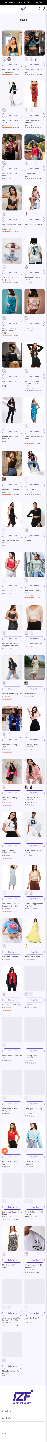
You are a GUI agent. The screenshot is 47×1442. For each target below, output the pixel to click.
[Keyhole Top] (34, 514)
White (4, 267)
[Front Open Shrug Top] (34, 617)
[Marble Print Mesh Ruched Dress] (12, 301)
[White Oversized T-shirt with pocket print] (34, 1238)
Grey (26, 267)
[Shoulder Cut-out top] (12, 463)
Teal (4, 318)
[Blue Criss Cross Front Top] (34, 1291)
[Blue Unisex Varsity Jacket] (12, 718)
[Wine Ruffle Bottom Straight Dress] (12, 1082)
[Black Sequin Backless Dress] (12, 514)
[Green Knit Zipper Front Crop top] (34, 1185)
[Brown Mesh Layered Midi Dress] (12, 1185)
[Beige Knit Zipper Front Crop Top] (34, 877)
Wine (4, 1098)
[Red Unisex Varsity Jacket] (12, 978)
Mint (26, 580)
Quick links (6, 1411)
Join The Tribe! (8, 1418)
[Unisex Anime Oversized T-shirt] (34, 824)
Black (4, 59)
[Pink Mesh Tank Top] (34, 147)
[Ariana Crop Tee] (34, 463)
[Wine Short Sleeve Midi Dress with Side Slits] (12, 1291)
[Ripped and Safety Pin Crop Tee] (12, 1344)
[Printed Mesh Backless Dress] (34, 410)
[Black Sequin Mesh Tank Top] (12, 197)
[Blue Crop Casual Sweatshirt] (34, 1029)
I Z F (9, 1433)
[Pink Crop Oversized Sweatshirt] (34, 718)
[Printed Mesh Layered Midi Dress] (34, 94)
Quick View (12, 64)
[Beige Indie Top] (34, 978)
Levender (36, 59)
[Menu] (3, 8)
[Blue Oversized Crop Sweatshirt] (34, 1135)
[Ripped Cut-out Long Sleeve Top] (12, 410)
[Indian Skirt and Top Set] (34, 930)
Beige (26, 893)
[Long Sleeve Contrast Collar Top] (34, 564)
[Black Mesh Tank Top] (12, 43)
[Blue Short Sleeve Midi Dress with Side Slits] (12, 877)
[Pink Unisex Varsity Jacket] (12, 771)
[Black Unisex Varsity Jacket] (12, 94)
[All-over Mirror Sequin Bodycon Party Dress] (12, 617)
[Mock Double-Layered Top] (12, 1135)
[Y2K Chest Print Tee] (12, 930)
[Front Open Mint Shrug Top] (34, 1082)
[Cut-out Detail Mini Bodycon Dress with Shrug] (34, 355)
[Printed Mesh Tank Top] (34, 43)
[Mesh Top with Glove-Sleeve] (12, 147)
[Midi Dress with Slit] (34, 667)
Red (26, 110)
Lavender (9, 59)
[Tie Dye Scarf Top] (34, 301)
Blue (31, 110)
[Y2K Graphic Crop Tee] (12, 251)
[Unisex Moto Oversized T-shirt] (34, 251)
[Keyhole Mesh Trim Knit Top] (12, 355)
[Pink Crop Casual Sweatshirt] (34, 771)
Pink (26, 163)
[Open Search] (39, 9)
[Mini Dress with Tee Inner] (12, 1238)
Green (26, 59)
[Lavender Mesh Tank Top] (34, 197)
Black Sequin (14, 59)
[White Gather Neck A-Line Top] (12, 1029)
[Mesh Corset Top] (12, 564)
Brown (26, 318)
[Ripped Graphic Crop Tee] (12, 667)
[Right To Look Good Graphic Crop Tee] (12, 824)
